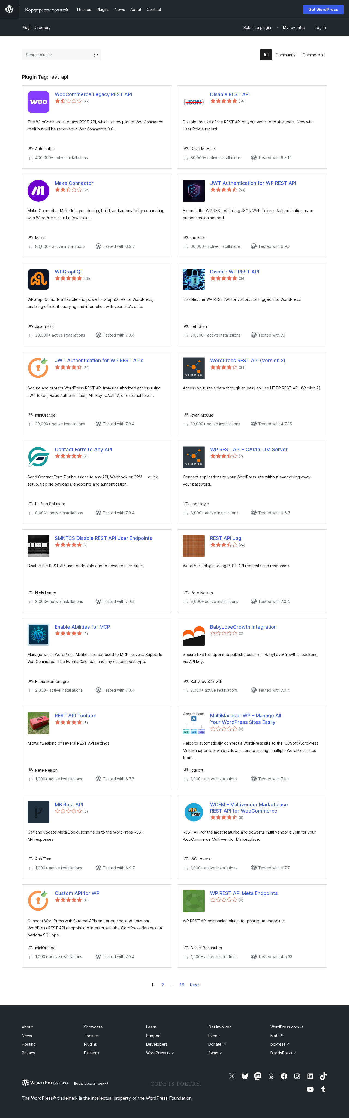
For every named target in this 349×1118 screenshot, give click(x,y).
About (27, 1027)
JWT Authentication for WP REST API (253, 183)
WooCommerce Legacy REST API (93, 94)
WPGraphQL (69, 272)
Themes (91, 1035)
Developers (156, 1044)
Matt (276, 1035)
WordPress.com (286, 1027)
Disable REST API (230, 94)
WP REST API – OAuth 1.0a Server (249, 449)
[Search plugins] (95, 54)
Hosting (29, 1044)
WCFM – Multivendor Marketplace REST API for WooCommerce (249, 808)
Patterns (91, 1053)
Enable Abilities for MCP (82, 627)
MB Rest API (69, 804)
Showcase (93, 1027)
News (27, 1035)
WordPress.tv (160, 1053)
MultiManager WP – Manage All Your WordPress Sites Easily (245, 719)
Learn (151, 1027)
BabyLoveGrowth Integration (243, 627)
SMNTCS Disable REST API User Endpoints (103, 538)
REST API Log (225, 538)
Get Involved (220, 1027)
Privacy (28, 1053)
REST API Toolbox (75, 715)
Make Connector (74, 183)
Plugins (90, 1044)
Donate (217, 1044)
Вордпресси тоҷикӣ (91, 1083)
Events (214, 1035)
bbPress (280, 1044)
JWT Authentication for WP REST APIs (99, 360)
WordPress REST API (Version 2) (247, 360)
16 (182, 985)
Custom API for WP (77, 893)
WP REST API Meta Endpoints (244, 893)
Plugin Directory (36, 27)
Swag (215, 1053)
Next (194, 985)
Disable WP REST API (234, 272)
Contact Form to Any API (83, 449)
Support (153, 1035)
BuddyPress (283, 1053)
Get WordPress (323, 9)
